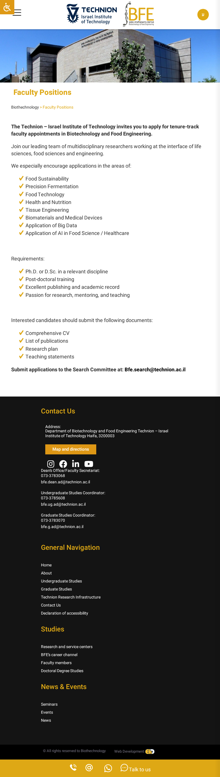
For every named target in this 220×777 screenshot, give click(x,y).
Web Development (129, 751)
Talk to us (139, 770)
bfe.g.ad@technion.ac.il (62, 527)
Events (47, 712)
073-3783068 (53, 476)
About (46, 573)
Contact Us (51, 605)
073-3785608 (53, 498)
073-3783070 (53, 520)
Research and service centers (67, 647)
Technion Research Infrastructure (71, 597)
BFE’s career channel (59, 655)
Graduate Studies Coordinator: (68, 515)
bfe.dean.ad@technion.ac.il (65, 482)
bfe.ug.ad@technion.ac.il (63, 504)
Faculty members (56, 663)
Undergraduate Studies (61, 581)
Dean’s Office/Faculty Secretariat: (70, 471)
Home (46, 565)
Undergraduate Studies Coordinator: (73, 493)
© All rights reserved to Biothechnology (74, 751)
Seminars (49, 704)
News (46, 720)
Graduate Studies (56, 589)
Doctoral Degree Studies (62, 671)
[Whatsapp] (108, 770)
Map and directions (70, 449)
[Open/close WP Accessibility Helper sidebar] (7, 7)
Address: (53, 427)
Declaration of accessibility (64, 613)
